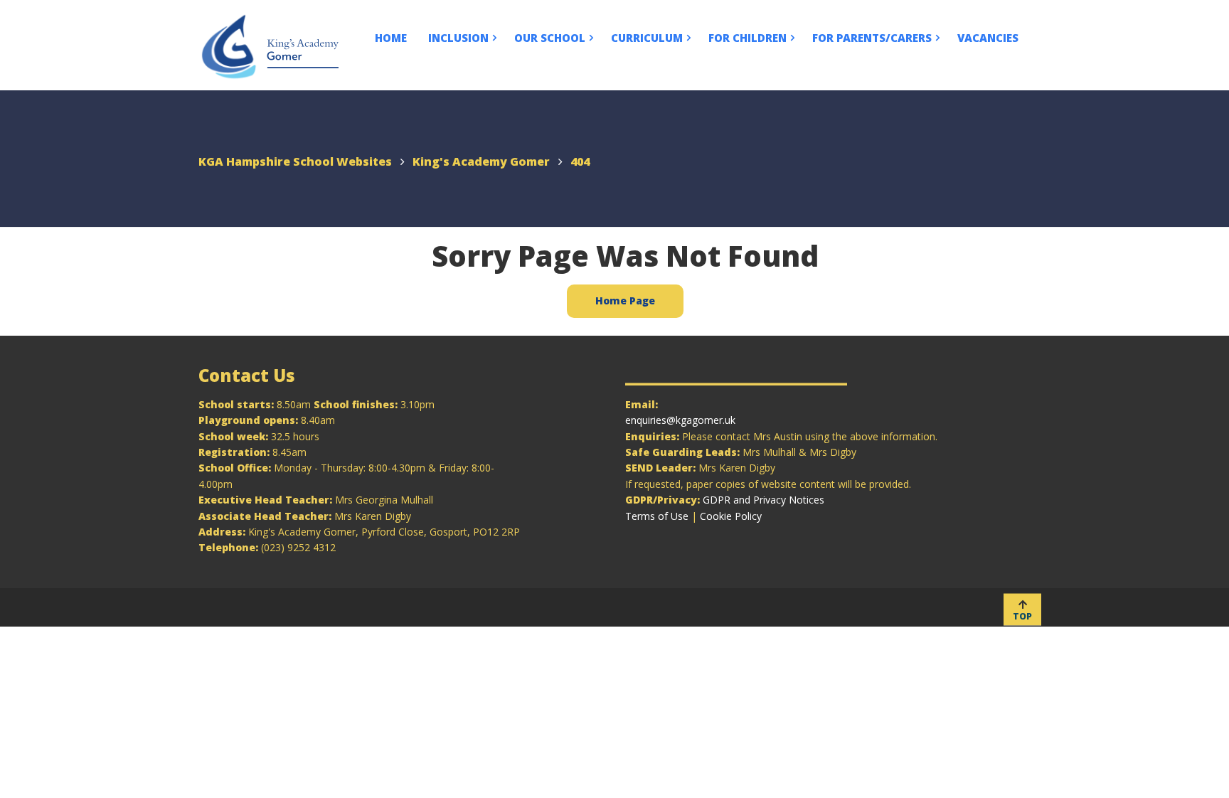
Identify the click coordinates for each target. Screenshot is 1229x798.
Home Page (625, 300)
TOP (1022, 616)
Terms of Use (656, 516)
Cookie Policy (731, 516)
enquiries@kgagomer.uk (680, 420)
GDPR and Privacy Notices (763, 499)
